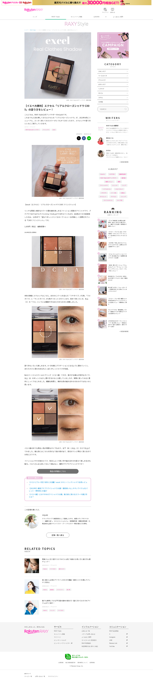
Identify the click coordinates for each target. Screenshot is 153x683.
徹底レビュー (109, 181)
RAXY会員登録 (113, 631)
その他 (100, 102)
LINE (110, 640)
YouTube (112, 646)
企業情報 (60, 662)
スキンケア (102, 71)
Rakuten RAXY (33, 10)
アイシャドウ (46, 129)
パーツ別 (113, 193)
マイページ (57, 637)
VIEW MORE (124, 162)
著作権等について (83, 662)
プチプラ (103, 193)
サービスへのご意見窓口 (89, 640)
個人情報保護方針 (70, 662)
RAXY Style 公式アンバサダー (32, 129)
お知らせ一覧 (86, 631)
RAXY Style (56, 17)
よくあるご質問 (118, 17)
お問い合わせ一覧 (40, 676)
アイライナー (60, 589)
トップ (35, 17)
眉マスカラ (61, 569)
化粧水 (123, 193)
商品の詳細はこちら (58, 471)
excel (54, 129)
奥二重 (68, 589)
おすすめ (111, 174)
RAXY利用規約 (86, 643)
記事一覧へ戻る (58, 535)
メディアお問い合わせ (88, 634)
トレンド (52, 610)
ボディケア (102, 84)
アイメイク (32, 127)
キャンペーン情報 (76, 17)
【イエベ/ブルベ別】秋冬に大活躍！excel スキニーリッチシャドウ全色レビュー (58, 483)
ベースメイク (102, 76)
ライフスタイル (108, 200)
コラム (100, 97)
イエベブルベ (119, 189)
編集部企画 (122, 174)
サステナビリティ (53, 676)
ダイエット (103, 196)
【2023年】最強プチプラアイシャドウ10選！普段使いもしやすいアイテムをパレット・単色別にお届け (58, 489)
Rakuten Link (113, 643)
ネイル (100, 93)
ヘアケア (101, 89)
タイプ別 (119, 200)
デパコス (113, 196)
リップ (124, 185)
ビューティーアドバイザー (62, 643)
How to (45, 569)
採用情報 (92, 662)
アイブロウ (52, 569)
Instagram (112, 637)
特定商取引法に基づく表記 (90, 646)
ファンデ (123, 196)
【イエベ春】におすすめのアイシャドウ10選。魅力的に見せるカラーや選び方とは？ (58, 495)
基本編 (51, 589)
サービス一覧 (28, 676)
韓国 (119, 181)
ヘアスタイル (107, 189)
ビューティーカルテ (60, 640)
